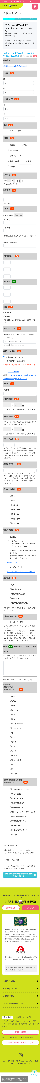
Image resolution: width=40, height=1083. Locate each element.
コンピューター (17, 724)
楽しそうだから (17, 794)
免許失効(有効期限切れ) (20, 603)
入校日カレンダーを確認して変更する (20, 409)
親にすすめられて (18, 803)
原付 (13, 500)
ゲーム (14, 733)
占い (13, 769)
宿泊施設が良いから (19, 821)
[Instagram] (21, 1055)
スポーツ (15, 710)
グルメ (14, 701)
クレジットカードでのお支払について (21, 572)
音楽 (13, 719)
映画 (13, 715)
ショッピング (16, 760)
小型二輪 (15, 505)
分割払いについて (13, 562)
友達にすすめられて (19, 798)
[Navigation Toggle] (35, 7)
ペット (14, 764)
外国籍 (7, 316)
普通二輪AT (16, 514)
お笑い (14, 755)
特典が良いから (17, 807)
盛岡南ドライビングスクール (14, 66)
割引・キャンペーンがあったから (23, 812)
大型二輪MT (16, 519)
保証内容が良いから (19, 816)
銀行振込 (13, 537)
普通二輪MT (16, 510)
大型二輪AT (16, 523)
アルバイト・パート (17, 156)
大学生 (24, 145)
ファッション (16, 728)
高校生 (12, 145)
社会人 (30, 161)
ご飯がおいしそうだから (20, 789)
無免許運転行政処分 (19, 594)
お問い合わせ (11, 908)
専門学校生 (14, 150)
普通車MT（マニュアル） (17, 361)
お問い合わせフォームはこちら (20, 1042)
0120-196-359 (13, 371)
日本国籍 (8, 312)
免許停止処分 (16, 589)
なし (13, 496)
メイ (5, 114)
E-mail (12, 622)
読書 (13, 705)
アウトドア (16, 737)
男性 (11, 131)
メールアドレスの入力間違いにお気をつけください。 (19, 335)
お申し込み (30, 908)
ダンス (14, 742)
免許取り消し (16, 598)
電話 (21, 622)
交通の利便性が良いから (20, 830)
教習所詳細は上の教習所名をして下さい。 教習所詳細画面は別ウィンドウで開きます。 (14, 1079)
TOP (34, 1074)
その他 (12, 167)
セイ (5, 105)
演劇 (13, 746)
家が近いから (16, 825)
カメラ (14, 751)
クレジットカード (16, 567)
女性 (19, 131)
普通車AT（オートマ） (15, 357)
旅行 (13, 696)
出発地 (6, 389)
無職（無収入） (15, 161)
